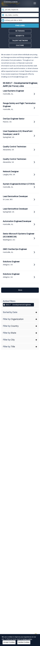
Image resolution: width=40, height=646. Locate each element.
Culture (20, 45)
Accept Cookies (9, 642)
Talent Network (20, 40)
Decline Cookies (23, 642)
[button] (20, 312)
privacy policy (27, 639)
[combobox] (20, 10)
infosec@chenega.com (19, 77)
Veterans (20, 31)
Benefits (20, 36)
